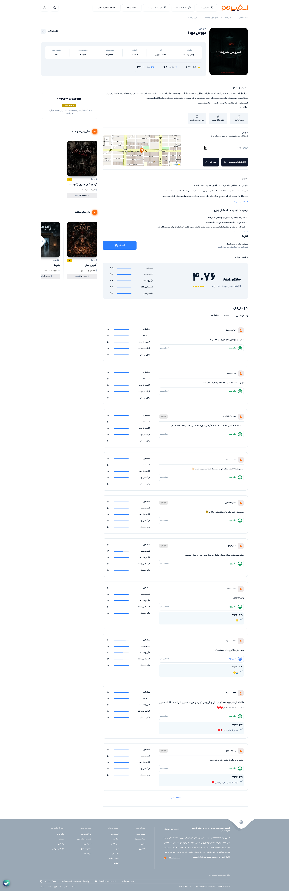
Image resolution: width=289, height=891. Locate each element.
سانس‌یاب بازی (86, 848)
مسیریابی (213, 162)
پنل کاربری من (86, 834)
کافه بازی (115, 863)
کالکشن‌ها (114, 834)
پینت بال (115, 853)
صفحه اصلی (243, 17)
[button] (142, 150)
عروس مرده (192, 17)
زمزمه (57, 265)
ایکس (66, 887)
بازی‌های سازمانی (58, 848)
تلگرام (73, 887)
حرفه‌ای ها (215, 315)
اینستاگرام (57, 887)
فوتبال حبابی (113, 858)
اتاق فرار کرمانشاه (211, 17)
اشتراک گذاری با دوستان (237, 162)
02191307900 (50, 881)
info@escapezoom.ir (172, 829)
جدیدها (226, 315)
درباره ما (61, 839)
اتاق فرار (228, 17)
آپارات (49, 887)
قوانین (143, 844)
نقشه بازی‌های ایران (84, 839)
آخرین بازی (91, 265)
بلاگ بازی (142, 848)
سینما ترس (114, 844)
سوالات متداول (140, 839)
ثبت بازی (61, 844)
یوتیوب (42, 887)
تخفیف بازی (87, 844)
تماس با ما (60, 834)
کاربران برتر (87, 853)
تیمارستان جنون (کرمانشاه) (81, 184)
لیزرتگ (116, 848)
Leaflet (175, 164)
